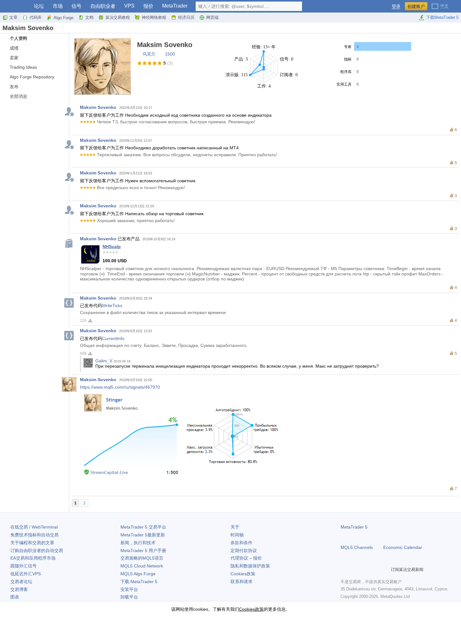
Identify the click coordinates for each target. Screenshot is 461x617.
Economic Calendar (402, 547)
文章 (13, 17)
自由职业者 (102, 6)
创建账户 (416, 6)
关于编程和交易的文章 (32, 542)
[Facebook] (344, 569)
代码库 (35, 17)
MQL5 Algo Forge (138, 573)
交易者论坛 (21, 581)
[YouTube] (374, 569)
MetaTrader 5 (354, 526)
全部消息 (18, 96)
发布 (14, 86)
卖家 (14, 57)
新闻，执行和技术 (138, 542)
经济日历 (186, 17)
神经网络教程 (154, 17)
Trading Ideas (23, 67)
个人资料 (18, 38)
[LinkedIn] (384, 569)
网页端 (212, 17)
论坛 (39, 6)
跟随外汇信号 (23, 565)
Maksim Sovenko (98, 107)
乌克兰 (149, 53)
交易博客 (19, 589)
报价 (148, 6)
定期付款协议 (243, 550)
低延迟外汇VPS (25, 573)
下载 (138, 581)
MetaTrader (175, 5)
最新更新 (142, 534)
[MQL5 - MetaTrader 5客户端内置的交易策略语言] (15, 6)
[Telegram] (354, 569)
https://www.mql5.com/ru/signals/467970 (120, 387)
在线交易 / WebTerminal (34, 526)
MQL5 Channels (357, 547)
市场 (58, 6)
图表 (14, 596)
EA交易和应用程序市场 (33, 558)
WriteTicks (112, 305)
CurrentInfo (113, 338)
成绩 (14, 48)
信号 (77, 6)
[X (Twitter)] (364, 569)
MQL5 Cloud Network (141, 565)
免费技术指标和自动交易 (34, 534)
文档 (89, 17)
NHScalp (112, 246)
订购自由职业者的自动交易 (36, 550)
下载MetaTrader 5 (442, 17)
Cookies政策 (242, 573)
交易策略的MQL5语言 (141, 558)
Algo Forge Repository (32, 76)
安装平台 (129, 589)
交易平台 (143, 526)
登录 (396, 6)
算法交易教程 (117, 17)
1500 (170, 53)
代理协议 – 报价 (246, 558)
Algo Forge (63, 17)
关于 (234, 526)
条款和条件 (241, 542)
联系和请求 (241, 581)
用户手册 (143, 550)
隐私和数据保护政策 (250, 565)
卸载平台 (129, 596)
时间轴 (237, 534)
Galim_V (103, 360)
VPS (129, 5)
